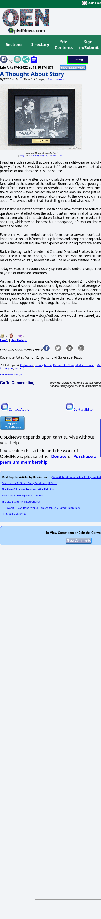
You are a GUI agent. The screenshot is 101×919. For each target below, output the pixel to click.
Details (53, 155)
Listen (78, 59)
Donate (59, 456)
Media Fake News (63, 365)
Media (48, 365)
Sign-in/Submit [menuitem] (88, 45)
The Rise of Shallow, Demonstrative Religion (28, 489)
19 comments (56, 79)
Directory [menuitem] (39, 44)
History (39, 365)
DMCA (61, 155)
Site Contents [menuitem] (64, 45)
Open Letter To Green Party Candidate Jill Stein (29, 483)
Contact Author (20, 409)
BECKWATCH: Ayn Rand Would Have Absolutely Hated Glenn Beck (41, 507)
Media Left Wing (85, 365)
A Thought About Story (32, 74)
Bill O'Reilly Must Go (14, 514)
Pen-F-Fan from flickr (38, 155)
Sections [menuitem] (14, 44)
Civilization (26, 365)
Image (22, 155)
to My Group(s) (11, 374)
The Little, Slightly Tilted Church (21, 501)
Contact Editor (84, 409)
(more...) (19, 368)
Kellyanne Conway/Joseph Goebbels (23, 495)
